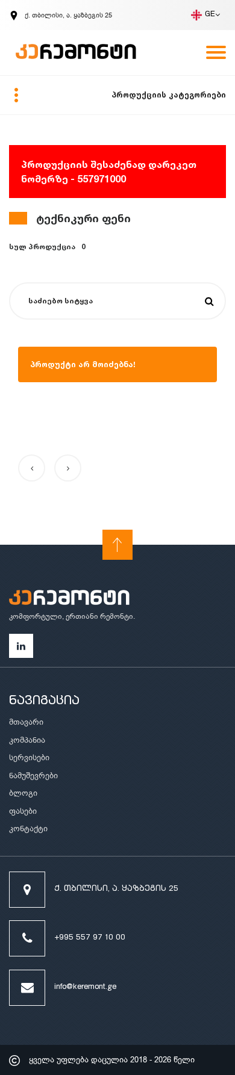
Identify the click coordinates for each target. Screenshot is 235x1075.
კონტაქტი (28, 828)
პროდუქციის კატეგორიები (168, 94)
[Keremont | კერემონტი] (69, 599)
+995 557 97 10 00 (89, 938)
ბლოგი (23, 793)
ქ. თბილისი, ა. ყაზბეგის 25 (116, 889)
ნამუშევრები (33, 775)
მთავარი (26, 722)
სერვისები (29, 757)
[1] (209, 301)
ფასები (23, 811)
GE (210, 15)
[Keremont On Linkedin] (21, 646)
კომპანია (27, 740)
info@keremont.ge (85, 987)
